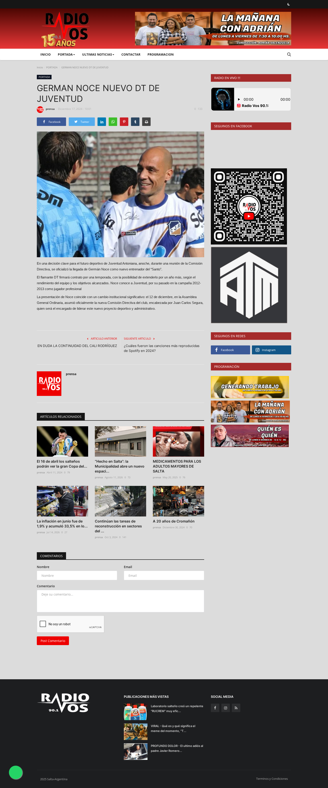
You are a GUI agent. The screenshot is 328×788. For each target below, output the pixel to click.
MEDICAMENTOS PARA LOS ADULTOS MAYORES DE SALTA (177, 466)
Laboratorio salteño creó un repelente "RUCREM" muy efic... (177, 708)
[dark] (288, 4)
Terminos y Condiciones (272, 779)
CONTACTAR (130, 54)
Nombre (43, 567)
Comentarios (51, 556)
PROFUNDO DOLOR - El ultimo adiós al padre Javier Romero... (177, 748)
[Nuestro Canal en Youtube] (249, 206)
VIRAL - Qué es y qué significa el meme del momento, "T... (173, 728)
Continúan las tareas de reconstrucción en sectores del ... (118, 526)
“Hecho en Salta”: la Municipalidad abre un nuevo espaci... (119, 466)
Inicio (45, 54)
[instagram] (225, 708)
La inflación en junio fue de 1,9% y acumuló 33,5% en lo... (62, 523)
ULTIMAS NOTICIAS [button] (97, 54)
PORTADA (52, 67)
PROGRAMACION (160, 54)
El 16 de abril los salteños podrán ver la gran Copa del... (62, 463)
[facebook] (215, 708)
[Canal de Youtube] (249, 284)
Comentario (46, 586)
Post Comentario (53, 641)
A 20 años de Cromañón (174, 521)
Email (128, 567)
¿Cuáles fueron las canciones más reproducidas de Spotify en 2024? (161, 348)
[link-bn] (213, 28)
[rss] (236, 708)
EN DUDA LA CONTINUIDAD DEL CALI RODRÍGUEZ (77, 346)
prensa (50, 109)
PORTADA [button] (65, 54)
